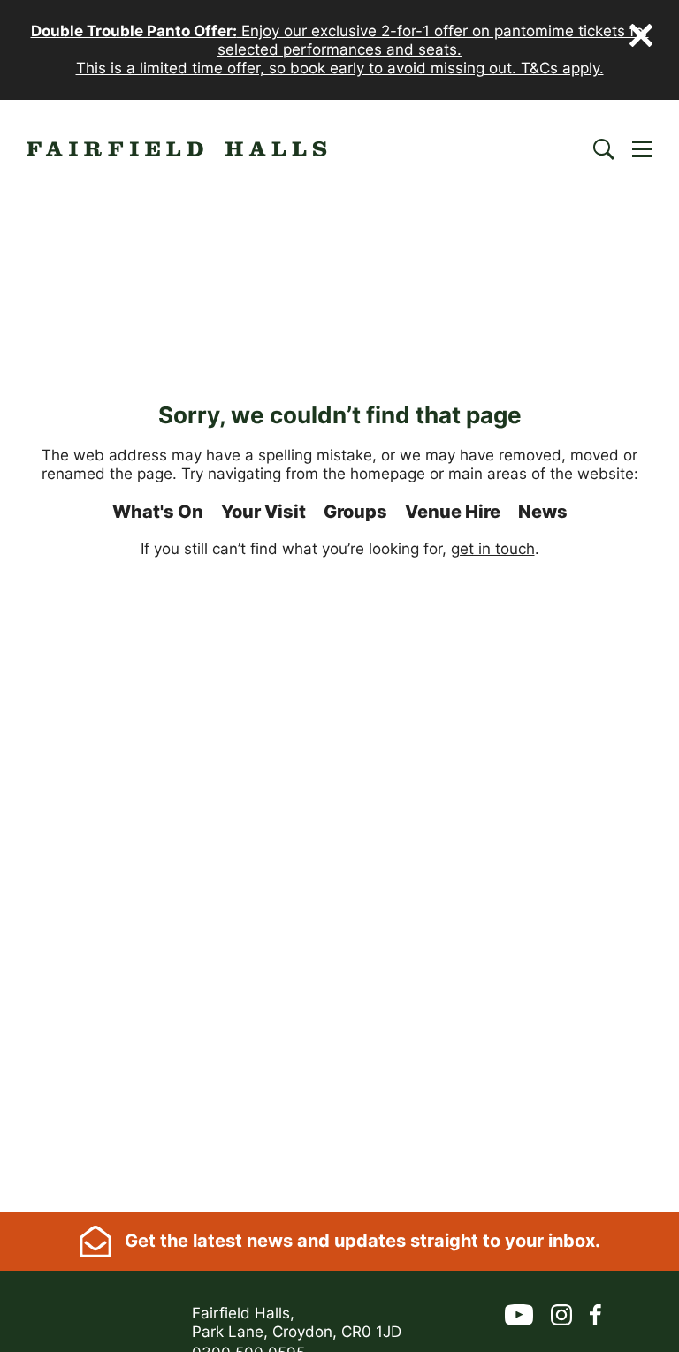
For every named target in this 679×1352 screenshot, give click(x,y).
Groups (355, 511)
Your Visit (263, 511)
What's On (157, 511)
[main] (339, 705)
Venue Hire (452, 511)
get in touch (493, 549)
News (543, 511)
